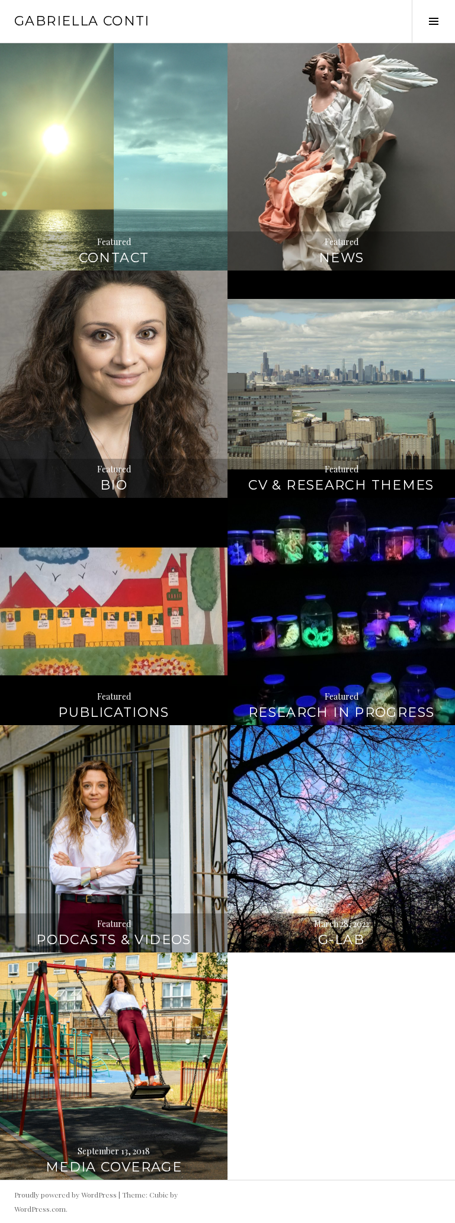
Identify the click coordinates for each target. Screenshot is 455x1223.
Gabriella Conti (82, 21)
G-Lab (341, 940)
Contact (114, 258)
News (341, 258)
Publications (113, 712)
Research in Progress (341, 712)
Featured (114, 241)
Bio (113, 485)
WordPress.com (40, 1209)
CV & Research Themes (341, 485)
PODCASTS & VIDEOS (113, 940)
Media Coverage (114, 1167)
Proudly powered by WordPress (65, 1194)
